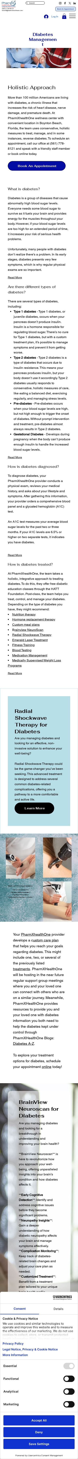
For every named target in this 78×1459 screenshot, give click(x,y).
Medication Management (29, 655)
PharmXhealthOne (36, 934)
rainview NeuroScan (28, 630)
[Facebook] (65, 3)
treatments (21, 969)
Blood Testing (21, 650)
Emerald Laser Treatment (30, 640)
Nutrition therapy (24, 614)
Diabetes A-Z (23, 1043)
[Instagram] (60, 3)
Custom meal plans (26, 625)
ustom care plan (46, 940)
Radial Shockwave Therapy (31, 635)
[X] (69, 3)
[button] (64, 16)
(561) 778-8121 (8, 9)
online (46, 1067)
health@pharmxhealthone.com (12, 10)
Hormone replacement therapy (33, 619)
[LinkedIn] (74, 3)
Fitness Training (23, 645)
